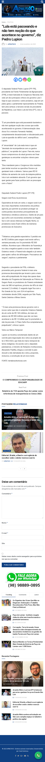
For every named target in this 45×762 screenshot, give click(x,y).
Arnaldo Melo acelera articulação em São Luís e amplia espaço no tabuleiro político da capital (27, 717)
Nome (5, 523)
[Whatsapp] (29, 80)
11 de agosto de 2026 (19, 461)
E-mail (5, 533)
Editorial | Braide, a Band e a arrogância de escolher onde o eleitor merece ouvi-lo (28, 704)
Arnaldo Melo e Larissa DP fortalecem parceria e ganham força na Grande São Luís (22, 420)
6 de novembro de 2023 (28, 44)
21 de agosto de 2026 (21, 426)
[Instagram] (25, 80)
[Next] (24, 468)
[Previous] (20, 468)
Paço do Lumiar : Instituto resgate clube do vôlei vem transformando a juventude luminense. (26, 617)
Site (3, 543)
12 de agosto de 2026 (20, 722)
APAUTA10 (12, 44)
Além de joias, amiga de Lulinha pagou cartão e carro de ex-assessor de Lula (21, 679)
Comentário (7, 494)
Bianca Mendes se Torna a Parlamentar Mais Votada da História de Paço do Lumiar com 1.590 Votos (28, 644)
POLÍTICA (10, 22)
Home (4, 22)
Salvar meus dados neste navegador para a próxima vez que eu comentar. (22, 557)
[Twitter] (20, 80)
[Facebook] (16, 80)
